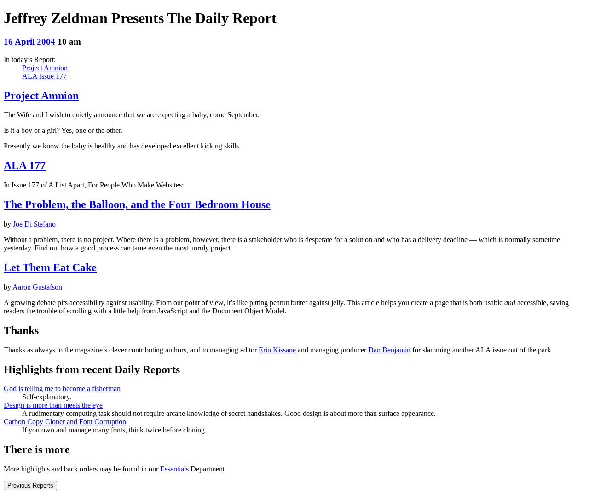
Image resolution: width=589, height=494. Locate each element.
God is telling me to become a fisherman (62, 388)
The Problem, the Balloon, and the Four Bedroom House (137, 204)
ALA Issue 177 (44, 76)
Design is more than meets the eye (53, 405)
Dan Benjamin (389, 350)
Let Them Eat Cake (50, 267)
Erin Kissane (277, 350)
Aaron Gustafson (37, 287)
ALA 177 (25, 165)
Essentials (174, 469)
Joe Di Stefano (34, 224)
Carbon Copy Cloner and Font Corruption (65, 422)
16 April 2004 (29, 41)
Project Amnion (45, 68)
